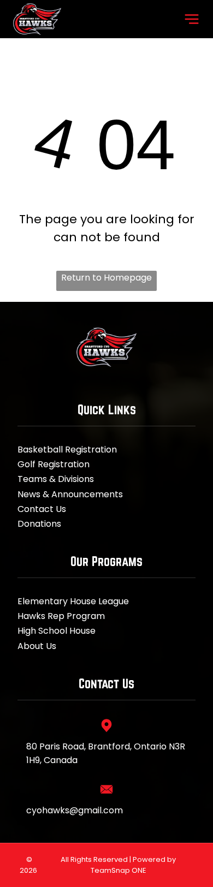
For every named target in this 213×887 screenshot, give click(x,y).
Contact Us (41, 509)
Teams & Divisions (55, 479)
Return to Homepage (106, 277)
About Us (36, 646)
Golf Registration (53, 464)
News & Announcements (70, 494)
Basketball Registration (67, 449)
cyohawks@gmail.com (74, 810)
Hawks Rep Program (61, 616)
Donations (39, 523)
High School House (56, 630)
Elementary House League (73, 601)
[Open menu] (192, 19)
